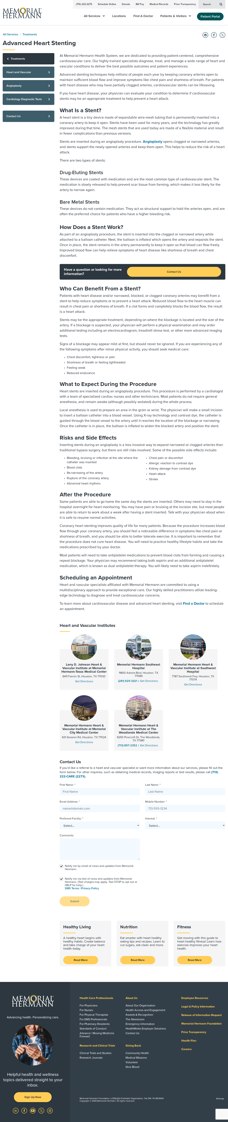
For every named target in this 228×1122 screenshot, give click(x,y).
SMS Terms (72, 888)
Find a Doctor (193, 603)
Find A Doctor (143, 16)
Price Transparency (185, 4)
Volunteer (132, 1062)
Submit (74, 901)
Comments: (67, 835)
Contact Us (174, 272)
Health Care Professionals (96, 998)
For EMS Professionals (93, 1019)
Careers (186, 1049)
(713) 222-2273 (84, 4)
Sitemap (220, 1098)
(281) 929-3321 (127, 681)
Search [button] (207, 4)
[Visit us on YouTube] (33, 1110)
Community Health (137, 1053)
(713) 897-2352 (127, 745)
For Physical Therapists (94, 1014)
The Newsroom (135, 1019)
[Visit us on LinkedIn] (16, 1110)
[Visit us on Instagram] (50, 1110)
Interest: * (151, 818)
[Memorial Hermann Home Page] (20, 12)
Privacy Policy (90, 888)
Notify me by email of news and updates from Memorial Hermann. (99, 867)
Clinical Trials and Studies (95, 1053)
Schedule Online (107, 4)
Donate (126, 4)
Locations (119, 16)
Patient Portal (210, 16)
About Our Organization (140, 1005)
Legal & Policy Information (198, 1006)
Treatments (30, 34)
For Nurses (86, 1010)
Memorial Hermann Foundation (201, 1023)
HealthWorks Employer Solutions (146, 1028)
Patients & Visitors (173, 16)
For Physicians (88, 1005)
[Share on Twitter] (222, 35)
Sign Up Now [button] (32, 1097)
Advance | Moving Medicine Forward (97, 1035)
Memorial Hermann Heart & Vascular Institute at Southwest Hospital (193, 668)
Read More (81, 960)
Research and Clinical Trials (97, 1045)
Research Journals (91, 1057)
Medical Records (159, 4)
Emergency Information (140, 1024)
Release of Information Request (201, 1015)
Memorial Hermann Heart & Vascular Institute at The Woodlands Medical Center (138, 729)
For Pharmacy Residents (95, 1024)
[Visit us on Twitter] (41, 1110)
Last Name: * (152, 784)
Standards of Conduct (93, 1028)
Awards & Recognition (139, 1014)
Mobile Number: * (156, 801)
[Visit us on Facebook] (24, 1110)
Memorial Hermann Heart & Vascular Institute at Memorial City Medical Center (84, 729)
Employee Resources (194, 998)
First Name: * (67, 784)
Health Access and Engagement (145, 1010)
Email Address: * (70, 801)
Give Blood (132, 1067)
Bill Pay (140, 4)
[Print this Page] (205, 35)
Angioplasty (152, 142)
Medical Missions (136, 1057)
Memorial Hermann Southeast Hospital (138, 666)
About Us (132, 998)
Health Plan (188, 1040)
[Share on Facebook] (214, 35)
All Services (92, 16)
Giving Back (133, 1045)
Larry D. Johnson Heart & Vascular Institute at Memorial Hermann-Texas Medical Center (84, 668)
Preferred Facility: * (71, 818)
